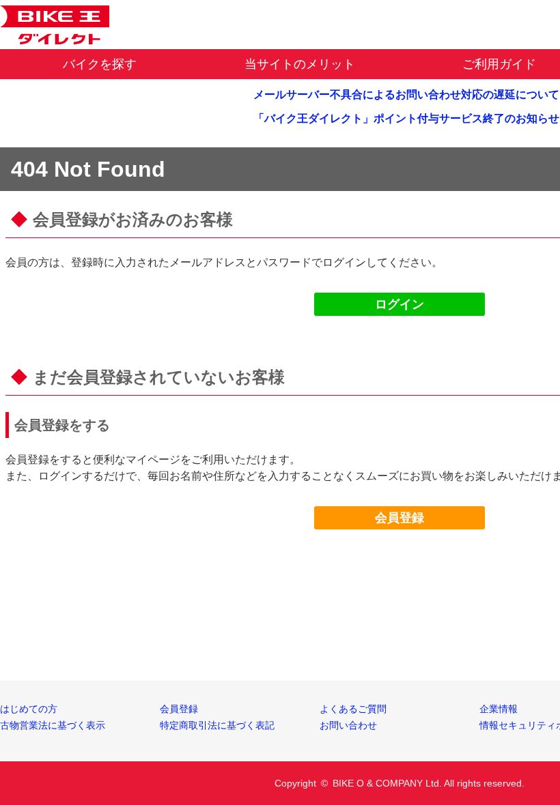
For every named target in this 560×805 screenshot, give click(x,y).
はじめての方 (28, 708)
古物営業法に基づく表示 (52, 725)
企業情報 (498, 708)
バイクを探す (100, 64)
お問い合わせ (348, 725)
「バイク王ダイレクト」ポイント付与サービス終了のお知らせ (406, 118)
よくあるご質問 (353, 708)
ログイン (399, 304)
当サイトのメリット (299, 64)
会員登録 (399, 518)
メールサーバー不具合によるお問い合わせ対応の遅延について (406, 94)
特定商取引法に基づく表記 (217, 725)
